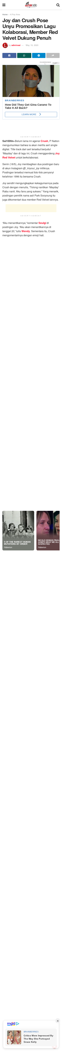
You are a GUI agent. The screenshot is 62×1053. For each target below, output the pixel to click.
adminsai (16, 45)
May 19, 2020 (32, 45)
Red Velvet (8, 142)
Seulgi (42, 208)
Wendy (25, 216)
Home (5, 14)
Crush (44, 126)
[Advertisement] (31, 193)
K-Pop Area (15, 14)
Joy (57, 138)
